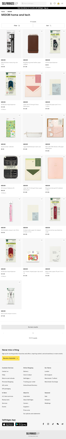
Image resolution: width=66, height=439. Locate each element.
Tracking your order (29, 381)
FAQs (3, 375)
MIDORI (10, 11)
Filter (15, 25)
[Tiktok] (53, 425)
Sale (46, 396)
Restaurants (5, 399)
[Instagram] (48, 425)
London (47, 371)
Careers (25, 403)
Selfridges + (27, 378)
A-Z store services (7, 396)
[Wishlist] (54, 3)
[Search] (22, 3)
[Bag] (58, 3)
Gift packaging (6, 388)
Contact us (5, 371)
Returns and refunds (8, 378)
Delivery (25, 371)
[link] (11, 63)
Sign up (46, 8)
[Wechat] (57, 425)
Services (4, 403)
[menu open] (62, 3)
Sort (47, 25)
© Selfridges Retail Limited (33, 436)
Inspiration (26, 396)
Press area (26, 410)
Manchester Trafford (51, 378)
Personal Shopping (7, 381)
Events (4, 406)
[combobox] (35, 3)
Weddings (48, 403)
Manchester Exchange (51, 381)
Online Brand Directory (30, 385)
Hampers (47, 399)
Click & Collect (27, 375)
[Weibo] (62, 425)
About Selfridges (28, 399)
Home (3, 11)
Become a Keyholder (9, 358)
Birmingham (48, 375)
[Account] (51, 3)
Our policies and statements (31, 413)
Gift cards (5, 385)
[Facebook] (43, 425)
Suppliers (26, 406)
